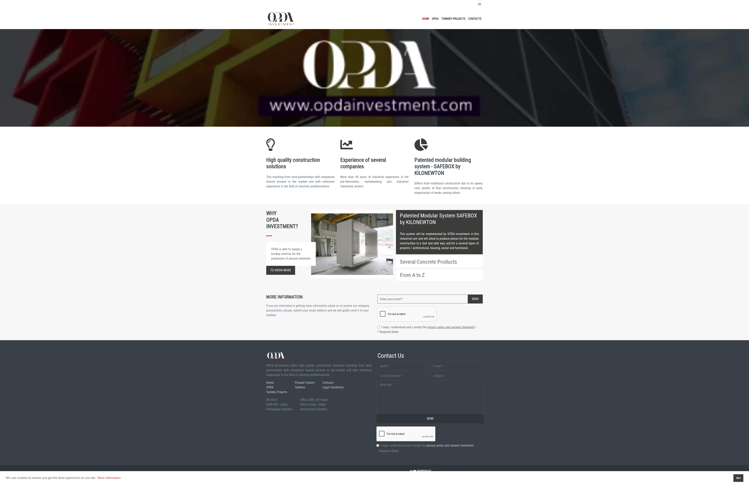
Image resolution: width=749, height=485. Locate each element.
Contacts (474, 18)
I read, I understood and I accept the (429, 327)
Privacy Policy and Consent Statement (451, 327)
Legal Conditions (333, 387)
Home (425, 18)
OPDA (435, 18)
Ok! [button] (738, 478)
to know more (280, 270)
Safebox (300, 387)
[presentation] (13, 87)
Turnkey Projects (453, 18)
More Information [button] (109, 478)
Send (475, 299)
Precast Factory (305, 382)
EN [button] (479, 4)
